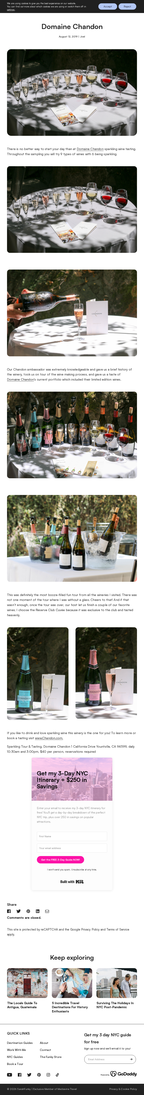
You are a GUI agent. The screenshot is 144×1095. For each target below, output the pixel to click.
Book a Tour (15, 1064)
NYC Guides (15, 1057)
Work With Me (16, 1050)
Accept (108, 6)
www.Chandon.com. (49, 738)
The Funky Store (50, 1057)
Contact (45, 1050)
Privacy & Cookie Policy (123, 1088)
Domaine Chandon (90, 149)
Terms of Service (117, 929)
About (44, 1043)
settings (11, 9)
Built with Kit (72, 882)
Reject (127, 6)
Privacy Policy (90, 929)
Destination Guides (20, 1043)
